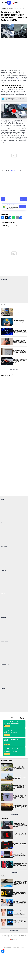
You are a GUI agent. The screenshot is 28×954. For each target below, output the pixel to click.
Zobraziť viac (14, 369)
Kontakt (22, 947)
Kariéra (18, 947)
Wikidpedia (13, 170)
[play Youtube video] (14, 111)
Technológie (5, 8)
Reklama (14, 947)
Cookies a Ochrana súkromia (19, 945)
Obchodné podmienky (7, 945)
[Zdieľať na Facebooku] (2, 217)
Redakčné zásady (7, 947)
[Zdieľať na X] (6, 217)
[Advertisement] (14, 55)
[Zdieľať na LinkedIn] (9, 217)
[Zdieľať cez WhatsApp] (13, 217)
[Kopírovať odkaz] (20, 217)
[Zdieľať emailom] (17, 217)
